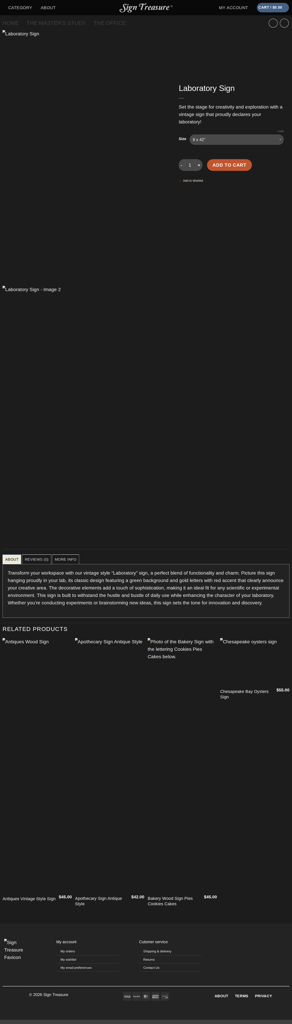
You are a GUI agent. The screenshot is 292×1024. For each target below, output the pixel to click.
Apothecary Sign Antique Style (98, 901)
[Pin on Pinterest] (184, 197)
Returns (149, 959)
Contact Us (151, 967)
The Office (110, 23)
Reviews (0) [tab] (36, 559)
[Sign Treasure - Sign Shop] (146, 8)
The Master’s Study (56, 23)
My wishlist (68, 959)
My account (66, 942)
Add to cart (229, 165)
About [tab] (11, 559)
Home (11, 23)
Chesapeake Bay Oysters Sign (244, 694)
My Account (233, 7)
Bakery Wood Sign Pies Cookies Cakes (170, 901)
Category (20, 7)
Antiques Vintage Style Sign (29, 898)
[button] (4, 8)
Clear (281, 131)
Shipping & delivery (157, 951)
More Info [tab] (65, 559)
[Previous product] (284, 23)
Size (182, 139)
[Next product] (273, 23)
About (48, 7)
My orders (67, 951)
